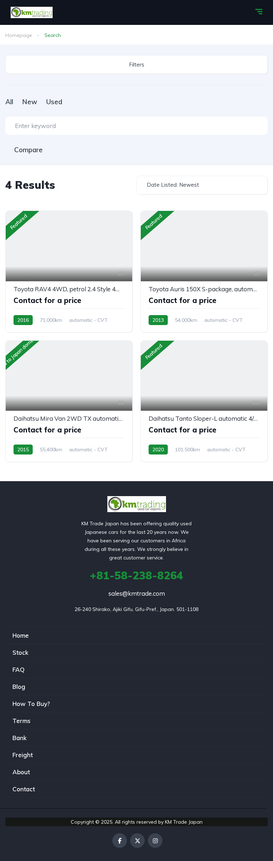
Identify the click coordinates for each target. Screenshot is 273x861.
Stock (20, 652)
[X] (137, 840)
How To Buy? (31, 703)
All (9, 101)
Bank (19, 738)
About (21, 772)
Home (20, 635)
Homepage (18, 35)
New (29, 101)
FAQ (18, 669)
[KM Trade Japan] (32, 12)
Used (54, 101)
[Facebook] (119, 840)
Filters (136, 64)
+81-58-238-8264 (136, 575)
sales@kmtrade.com (136, 593)
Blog (18, 686)
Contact (23, 789)
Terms (21, 720)
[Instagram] (155, 840)
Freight (22, 755)
